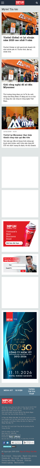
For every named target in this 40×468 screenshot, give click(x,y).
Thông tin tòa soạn (31, 391)
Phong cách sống (8, 460)
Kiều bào (28, 460)
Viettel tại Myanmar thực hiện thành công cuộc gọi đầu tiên (17, 136)
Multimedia (19, 463)
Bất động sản (26, 458)
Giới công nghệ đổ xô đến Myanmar (17, 86)
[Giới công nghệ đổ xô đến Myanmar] (20, 70)
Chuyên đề (6, 458)
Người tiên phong (30, 456)
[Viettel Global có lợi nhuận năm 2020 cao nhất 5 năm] (20, 23)
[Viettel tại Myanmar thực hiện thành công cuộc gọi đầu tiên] (20, 118)
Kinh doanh (6, 456)
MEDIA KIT (8, 390)
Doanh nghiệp (7, 463)
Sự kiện (18, 390)
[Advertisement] (20, 292)
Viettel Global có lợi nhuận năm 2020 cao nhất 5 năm (18, 39)
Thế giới (20, 460)
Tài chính (15, 458)
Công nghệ (17, 456)
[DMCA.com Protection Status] (9, 446)
